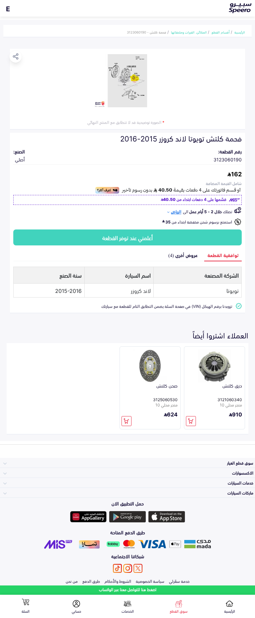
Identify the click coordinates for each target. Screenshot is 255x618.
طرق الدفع (91, 581)
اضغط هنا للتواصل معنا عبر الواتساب (127, 589)
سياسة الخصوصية (150, 581)
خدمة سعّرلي (179, 581)
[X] (137, 568)
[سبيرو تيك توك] (117, 568)
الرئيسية (239, 32)
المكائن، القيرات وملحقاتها (189, 32)
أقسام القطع (221, 32)
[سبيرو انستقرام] (127, 568)
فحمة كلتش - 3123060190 (146, 32)
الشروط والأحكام (118, 581)
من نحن (72, 581)
